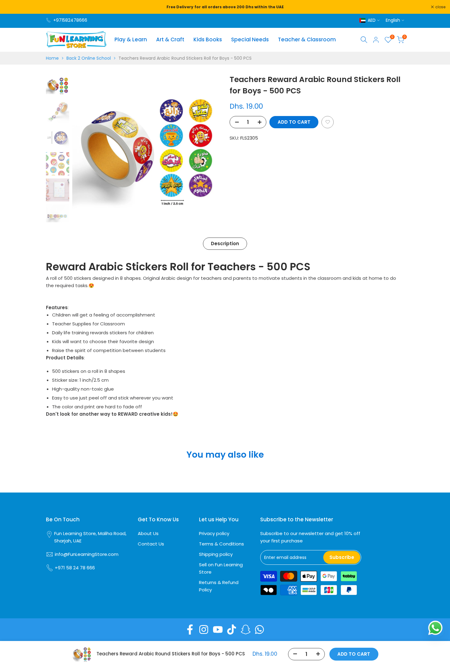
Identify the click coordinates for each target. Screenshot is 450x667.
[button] (327, 122)
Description (225, 243)
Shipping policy (216, 554)
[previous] (84, 148)
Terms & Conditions (221, 544)
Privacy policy (214, 533)
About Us (148, 533)
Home (52, 58)
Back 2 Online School (88, 58)
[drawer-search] (364, 39)
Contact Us (151, 544)
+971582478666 (70, 20)
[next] (208, 148)
